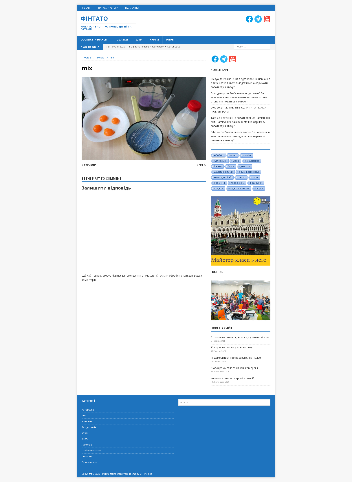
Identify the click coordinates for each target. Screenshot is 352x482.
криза (255, 177)
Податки (121, 39)
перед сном (237, 182)
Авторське (220, 160)
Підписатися (132, 7)
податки (218, 188)
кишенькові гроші (249, 171)
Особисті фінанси (94, 39)
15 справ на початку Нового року (231, 347)
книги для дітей (223, 177)
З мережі (87, 421)
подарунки (256, 182)
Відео (236, 160)
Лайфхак (87, 444)
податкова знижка (239, 188)
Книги (154, 39)
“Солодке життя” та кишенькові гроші (234, 368)
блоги (231, 166)
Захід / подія (89, 427)
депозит (245, 166)
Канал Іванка (252, 160)
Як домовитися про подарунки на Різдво (236, 357)
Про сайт (86, 7)
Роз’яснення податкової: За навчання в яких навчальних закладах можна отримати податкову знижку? (240, 83)
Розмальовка (89, 462)
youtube (247, 155)
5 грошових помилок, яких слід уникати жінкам (240, 337)
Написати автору (108, 7)
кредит (241, 177)
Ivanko (233, 155)
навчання (219, 182)
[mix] (144, 158)
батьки (218, 166)
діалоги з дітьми (223, 171)
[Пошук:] (252, 46)
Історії (85, 433)
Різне (170, 39)
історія (259, 188)
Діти (138, 39)
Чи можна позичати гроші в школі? (232, 378)
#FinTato (218, 155)
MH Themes (146, 473)
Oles (213, 107)
